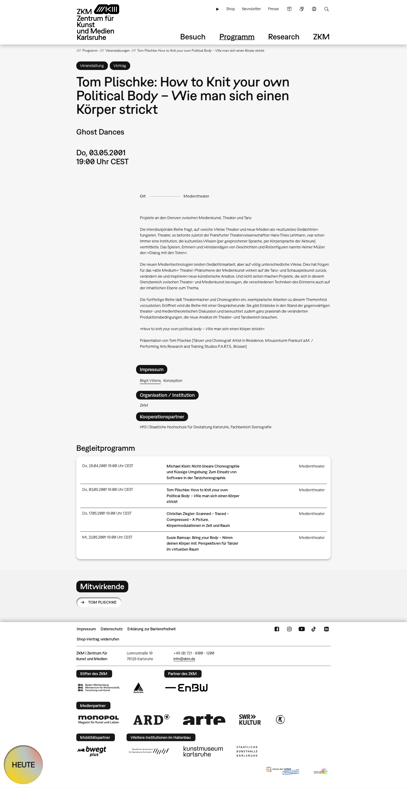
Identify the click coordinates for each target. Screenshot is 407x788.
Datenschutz (112, 629)
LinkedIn (326, 629)
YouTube (301, 629)
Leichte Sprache (289, 9)
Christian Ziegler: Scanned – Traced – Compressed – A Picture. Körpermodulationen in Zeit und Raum (198, 519)
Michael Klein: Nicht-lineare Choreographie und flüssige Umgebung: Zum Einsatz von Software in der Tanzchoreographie (203, 472)
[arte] (204, 719)
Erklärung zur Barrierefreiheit (151, 629)
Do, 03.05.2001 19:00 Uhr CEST (107, 489)
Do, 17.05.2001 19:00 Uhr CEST (107, 513)
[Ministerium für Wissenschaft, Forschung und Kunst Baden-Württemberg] (98, 688)
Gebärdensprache (301, 9)
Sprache (314, 9)
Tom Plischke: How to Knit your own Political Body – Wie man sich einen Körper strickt (203, 496)
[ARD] (151, 719)
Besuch (193, 36)
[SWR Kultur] (250, 719)
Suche (326, 9)
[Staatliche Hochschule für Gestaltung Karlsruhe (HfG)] (149, 751)
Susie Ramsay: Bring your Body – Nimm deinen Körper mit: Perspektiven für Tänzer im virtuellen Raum (202, 543)
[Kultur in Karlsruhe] (280, 719)
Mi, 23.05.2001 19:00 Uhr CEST (107, 537)
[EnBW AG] (186, 688)
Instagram (289, 629)
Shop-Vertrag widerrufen (98, 639)
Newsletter (251, 9)
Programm (237, 36)
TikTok (314, 629)
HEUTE (23, 764)
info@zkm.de (184, 659)
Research (284, 36)
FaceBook (277, 629)
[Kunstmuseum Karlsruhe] (203, 751)
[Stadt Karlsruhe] (138, 687)
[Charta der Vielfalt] (282, 771)
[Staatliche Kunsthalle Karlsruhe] (247, 751)
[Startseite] (103, 22)
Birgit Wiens (150, 380)
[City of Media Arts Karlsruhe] (321, 771)
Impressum (86, 629)
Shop (230, 9)
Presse (273, 9)
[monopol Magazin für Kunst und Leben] (98, 719)
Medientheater (196, 196)
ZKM (321, 36)
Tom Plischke (102, 602)
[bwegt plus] (91, 751)
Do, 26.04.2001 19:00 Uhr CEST (107, 466)
